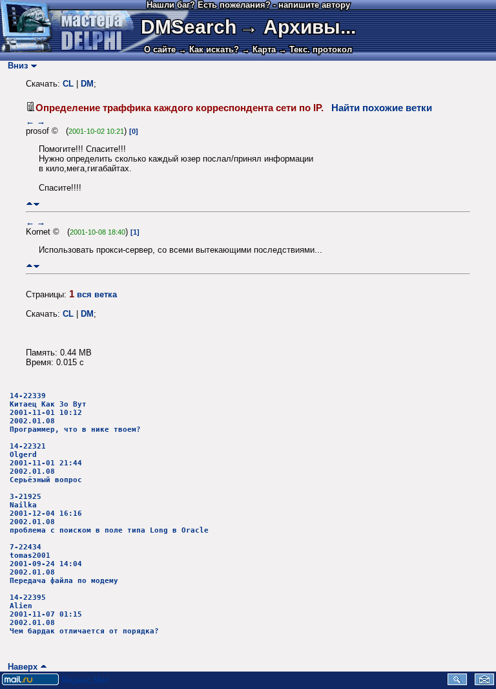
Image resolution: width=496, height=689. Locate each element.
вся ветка (97, 294)
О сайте (160, 49)
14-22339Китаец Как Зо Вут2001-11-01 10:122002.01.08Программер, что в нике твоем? (75, 413)
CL (68, 84)
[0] (133, 131)
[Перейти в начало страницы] (29, 204)
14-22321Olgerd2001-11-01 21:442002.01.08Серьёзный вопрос (46, 463)
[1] (135, 232)
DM (87, 84)
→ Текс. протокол (315, 49)
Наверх (20, 667)
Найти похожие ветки (381, 108)
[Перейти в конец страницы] (36, 204)
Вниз (15, 65)
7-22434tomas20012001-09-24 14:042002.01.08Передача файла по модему (64, 564)
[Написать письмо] (484, 682)
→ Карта (259, 49)
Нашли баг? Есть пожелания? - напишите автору (248, 5)
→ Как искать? (208, 49)
